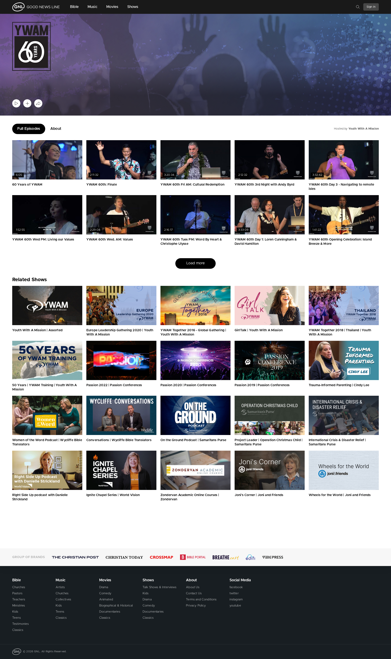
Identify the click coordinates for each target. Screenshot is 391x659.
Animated (106, 599)
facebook (236, 587)
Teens (16, 617)
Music (92, 7)
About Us (192, 587)
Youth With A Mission (363, 128)
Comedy (105, 593)
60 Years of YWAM (27, 184)
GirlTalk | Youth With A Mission (259, 330)
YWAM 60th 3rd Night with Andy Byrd (264, 184)
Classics (17, 630)
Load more (195, 263)
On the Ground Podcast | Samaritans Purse (193, 440)
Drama (103, 587)
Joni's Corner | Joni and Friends (259, 495)
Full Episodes (28, 129)
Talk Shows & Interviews (159, 587)
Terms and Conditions (201, 599)
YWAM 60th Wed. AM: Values (109, 239)
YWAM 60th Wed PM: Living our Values (43, 239)
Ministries (18, 605)
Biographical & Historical (116, 605)
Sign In (371, 6)
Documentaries (109, 611)
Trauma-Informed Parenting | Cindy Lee (339, 385)
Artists (60, 587)
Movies (112, 7)
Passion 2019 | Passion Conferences (262, 385)
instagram (236, 599)
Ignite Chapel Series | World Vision (113, 495)
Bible (74, 7)
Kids (15, 611)
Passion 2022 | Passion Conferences (114, 385)
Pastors (17, 593)
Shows (132, 7)
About (55, 129)
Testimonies (20, 623)
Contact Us (194, 593)
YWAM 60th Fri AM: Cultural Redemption (192, 184)
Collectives (63, 599)
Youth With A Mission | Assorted (37, 330)
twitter (234, 593)
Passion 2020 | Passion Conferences (188, 385)
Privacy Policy (196, 605)
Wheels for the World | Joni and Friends (340, 495)
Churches (18, 587)
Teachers (18, 599)
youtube (235, 605)
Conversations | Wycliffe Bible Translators (119, 440)
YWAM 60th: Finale (101, 184)
